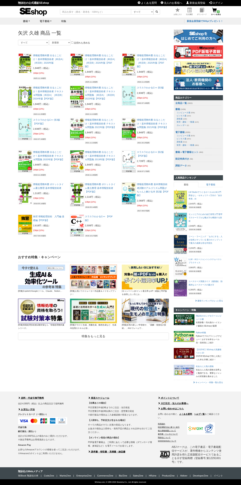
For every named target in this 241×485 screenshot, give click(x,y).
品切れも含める (81, 42)
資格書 (182, 119)
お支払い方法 (27, 409)
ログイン (217, 2)
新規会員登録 (197, 2)
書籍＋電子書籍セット (186, 152)
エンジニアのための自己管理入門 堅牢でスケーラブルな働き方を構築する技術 (205, 217)
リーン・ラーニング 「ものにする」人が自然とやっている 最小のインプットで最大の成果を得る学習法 (205, 239)
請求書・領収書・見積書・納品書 (107, 451)
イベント (218, 475)
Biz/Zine (123, 475)
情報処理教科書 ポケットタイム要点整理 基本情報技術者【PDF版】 (100, 188)
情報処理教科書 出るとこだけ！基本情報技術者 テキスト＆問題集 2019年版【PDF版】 (100, 156)
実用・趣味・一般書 (188, 122)
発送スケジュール (99, 398)
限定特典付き (182, 158)
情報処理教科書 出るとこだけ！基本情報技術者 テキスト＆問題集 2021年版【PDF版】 (152, 123)
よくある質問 (148, 2)
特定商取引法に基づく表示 (169, 427)
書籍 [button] (25, 21)
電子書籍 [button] (45, 21)
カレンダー (183, 125)
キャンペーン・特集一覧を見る (209, 382)
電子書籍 (180, 132)
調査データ (181, 165)
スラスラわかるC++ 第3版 (150, 87)
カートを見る (216, 13)
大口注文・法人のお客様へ (174, 403)
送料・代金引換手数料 (32, 398)
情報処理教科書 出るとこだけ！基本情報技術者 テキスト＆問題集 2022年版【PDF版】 (100, 123)
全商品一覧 (181, 103)
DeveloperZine (200, 475)
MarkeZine (65, 475)
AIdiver (183, 475)
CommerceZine (105, 475)
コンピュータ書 (186, 112)
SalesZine (138, 475)
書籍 (177, 109)
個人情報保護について (167, 431)
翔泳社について (164, 437)
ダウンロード (202, 14)
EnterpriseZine (84, 475)
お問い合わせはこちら (172, 408)
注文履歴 (189, 14)
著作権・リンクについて (168, 434)
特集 (63, 21)
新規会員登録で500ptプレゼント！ (205, 21)
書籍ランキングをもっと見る (210, 301)
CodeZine (49, 475)
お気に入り (178, 14)
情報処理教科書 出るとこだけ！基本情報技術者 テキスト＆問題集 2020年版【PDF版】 (48, 156)
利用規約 (161, 424)
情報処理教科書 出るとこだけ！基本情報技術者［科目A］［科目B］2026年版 (48, 59)
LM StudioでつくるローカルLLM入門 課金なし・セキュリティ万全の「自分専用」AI (205, 195)
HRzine (152, 475)
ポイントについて (169, 398)
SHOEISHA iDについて (167, 441)
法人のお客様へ (172, 2)
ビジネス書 (184, 116)
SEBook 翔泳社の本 (28, 475)
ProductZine (168, 475)
